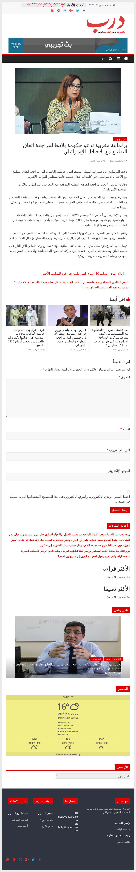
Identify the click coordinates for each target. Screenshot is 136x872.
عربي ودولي (120, 139)
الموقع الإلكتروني (118, 471)
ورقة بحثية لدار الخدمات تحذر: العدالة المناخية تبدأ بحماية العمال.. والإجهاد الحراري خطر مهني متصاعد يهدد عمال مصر (69, 534)
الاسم (125, 429)
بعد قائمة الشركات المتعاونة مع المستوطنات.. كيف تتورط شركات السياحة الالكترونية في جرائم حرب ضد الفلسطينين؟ (110, 337)
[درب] (126, 58)
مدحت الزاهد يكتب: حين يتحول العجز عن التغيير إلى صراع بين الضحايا (94, 556)
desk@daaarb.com (68, 818)
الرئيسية (117, 659)
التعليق (124, 377)
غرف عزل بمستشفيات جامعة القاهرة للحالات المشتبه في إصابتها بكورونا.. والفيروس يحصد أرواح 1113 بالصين (26, 337)
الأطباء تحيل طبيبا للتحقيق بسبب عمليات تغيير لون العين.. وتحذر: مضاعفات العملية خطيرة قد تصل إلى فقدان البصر (70, 540)
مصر (108, 659)
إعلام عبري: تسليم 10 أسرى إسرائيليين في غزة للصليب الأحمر (85, 273)
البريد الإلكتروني (118, 450)
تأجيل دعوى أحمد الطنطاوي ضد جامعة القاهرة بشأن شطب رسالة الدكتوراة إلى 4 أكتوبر (84, 545)
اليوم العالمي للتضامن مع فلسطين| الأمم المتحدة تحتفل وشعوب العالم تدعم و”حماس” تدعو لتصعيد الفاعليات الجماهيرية (71, 284)
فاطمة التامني (96, 160)
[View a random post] (103, 58)
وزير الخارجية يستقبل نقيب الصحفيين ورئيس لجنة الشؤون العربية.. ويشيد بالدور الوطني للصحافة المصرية (75, 551)
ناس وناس (96, 659)
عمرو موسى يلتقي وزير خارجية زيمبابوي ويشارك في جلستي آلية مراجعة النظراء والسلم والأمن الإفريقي (70, 337)
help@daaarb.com (68, 828)
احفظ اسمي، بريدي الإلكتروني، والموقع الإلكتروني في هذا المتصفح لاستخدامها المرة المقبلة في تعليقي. (70, 499)
